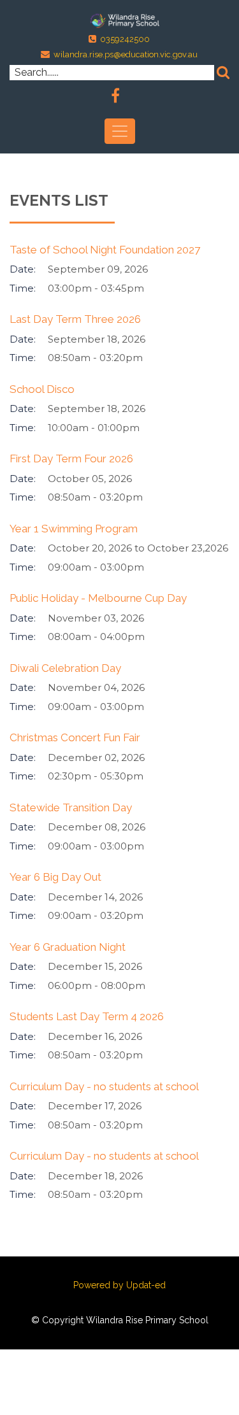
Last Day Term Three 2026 (75, 319)
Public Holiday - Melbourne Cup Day (98, 598)
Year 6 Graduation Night (68, 947)
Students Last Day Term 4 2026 (87, 1016)
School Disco (42, 389)
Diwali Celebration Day (65, 668)
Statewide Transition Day (71, 807)
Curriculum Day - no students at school (104, 1086)
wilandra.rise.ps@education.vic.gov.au (126, 54)
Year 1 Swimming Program (74, 528)
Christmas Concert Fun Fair (75, 737)
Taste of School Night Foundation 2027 (105, 249)
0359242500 (125, 39)
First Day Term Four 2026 (71, 458)
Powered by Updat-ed (119, 1285)
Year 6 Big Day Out (55, 877)
